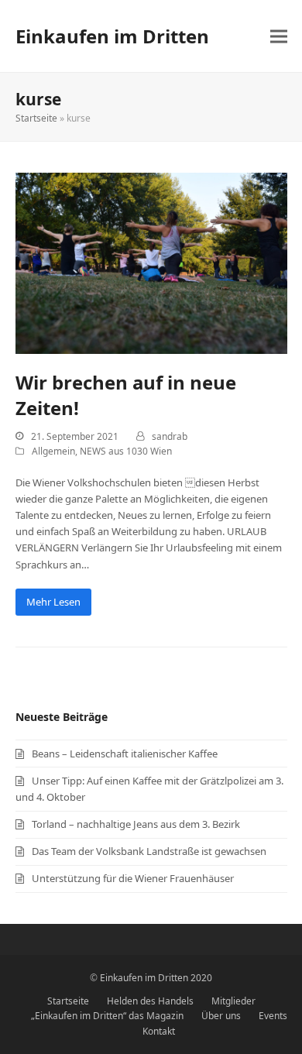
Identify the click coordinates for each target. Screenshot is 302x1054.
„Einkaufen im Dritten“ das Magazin (107, 1015)
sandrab (169, 436)
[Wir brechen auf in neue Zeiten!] (151, 263)
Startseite (36, 118)
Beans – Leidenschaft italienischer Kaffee (125, 753)
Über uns (221, 1015)
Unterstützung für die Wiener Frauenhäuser (133, 878)
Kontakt (158, 1031)
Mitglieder (233, 1001)
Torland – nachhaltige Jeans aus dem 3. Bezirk (136, 824)
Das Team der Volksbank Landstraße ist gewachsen (149, 851)
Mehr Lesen (53, 602)
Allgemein (53, 451)
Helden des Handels (150, 1001)
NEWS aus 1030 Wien (126, 451)
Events (273, 1015)
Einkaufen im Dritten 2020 (156, 977)
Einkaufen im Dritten (112, 36)
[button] (278, 36)
